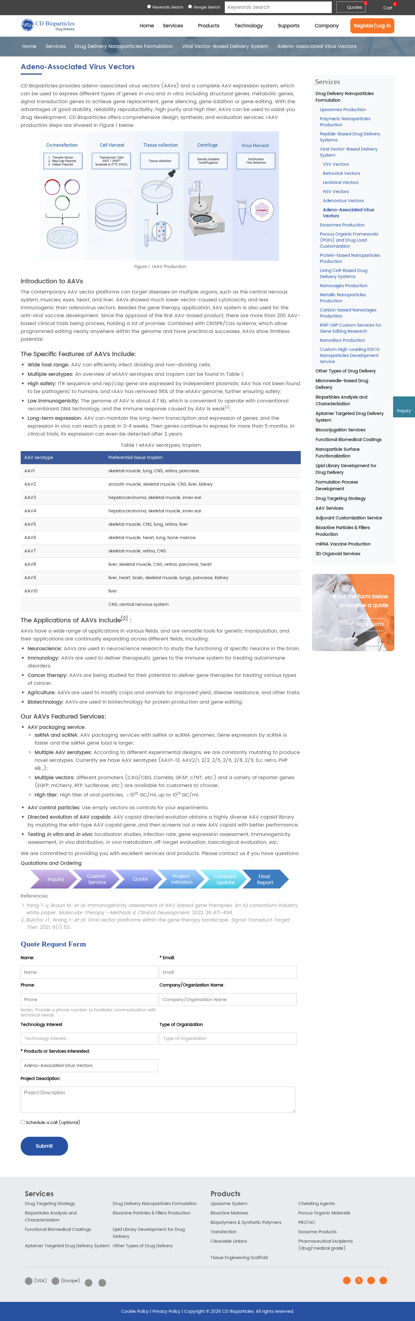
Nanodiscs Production (342, 340)
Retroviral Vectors (341, 173)
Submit (44, 1146)
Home (147, 26)
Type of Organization (181, 1024)
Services (173, 26)
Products (208, 26)
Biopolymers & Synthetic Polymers (246, 1222)
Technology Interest (41, 1024)
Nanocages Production (344, 285)
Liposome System (229, 1203)
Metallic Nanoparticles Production (343, 297)
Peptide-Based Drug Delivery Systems (350, 137)
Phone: (28, 985)
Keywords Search (168, 7)
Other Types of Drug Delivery (346, 371)
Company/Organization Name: (192, 985)
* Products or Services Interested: (55, 1051)
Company (327, 26)
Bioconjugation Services (340, 429)
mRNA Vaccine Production (343, 544)
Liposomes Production (343, 109)
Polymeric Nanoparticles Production (345, 121)
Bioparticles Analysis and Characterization (341, 400)
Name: (28, 957)
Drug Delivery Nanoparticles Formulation (124, 46)
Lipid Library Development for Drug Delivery (346, 469)
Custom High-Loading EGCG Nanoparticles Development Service (349, 355)
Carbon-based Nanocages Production (348, 313)
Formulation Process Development (337, 485)
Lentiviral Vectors (340, 182)
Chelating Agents (316, 1203)
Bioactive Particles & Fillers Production (343, 531)
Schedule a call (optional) (53, 1122)
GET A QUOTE (370, 624)
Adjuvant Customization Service (349, 517)
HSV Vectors (336, 191)
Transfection (224, 1231)
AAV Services (329, 508)
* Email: (167, 957)
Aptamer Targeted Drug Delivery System (350, 417)
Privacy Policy (166, 1311)
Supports (289, 26)
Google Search (207, 7)
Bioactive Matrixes (229, 1213)
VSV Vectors (336, 164)
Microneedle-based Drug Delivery (342, 384)
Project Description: (41, 1078)
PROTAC (307, 1222)
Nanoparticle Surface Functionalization (338, 453)
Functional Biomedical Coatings (349, 439)
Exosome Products (317, 1231)
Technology (249, 26)
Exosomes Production (342, 225)
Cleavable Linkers (229, 1241)
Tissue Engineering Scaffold (239, 1257)
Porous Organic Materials (324, 1213)
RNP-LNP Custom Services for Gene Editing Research (350, 328)
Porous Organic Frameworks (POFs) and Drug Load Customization (349, 240)
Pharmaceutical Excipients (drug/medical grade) (325, 1245)
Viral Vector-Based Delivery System (225, 46)
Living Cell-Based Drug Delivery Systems (343, 273)
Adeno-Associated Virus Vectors (348, 212)
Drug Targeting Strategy (341, 498)
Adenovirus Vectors (343, 200)
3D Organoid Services (338, 553)
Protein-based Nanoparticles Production (350, 258)
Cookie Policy (135, 1311)
